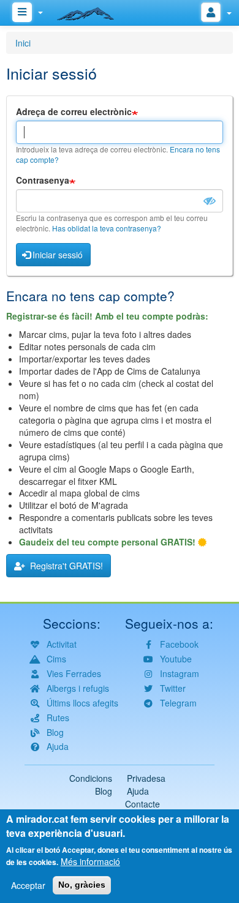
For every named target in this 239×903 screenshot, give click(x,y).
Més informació (90, 861)
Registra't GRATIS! (64, 566)
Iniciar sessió (57, 255)
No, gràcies (81, 885)
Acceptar (28, 885)
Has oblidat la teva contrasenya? (106, 228)
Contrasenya (42, 180)
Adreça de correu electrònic (74, 111)
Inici (23, 43)
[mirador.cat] (91, 11)
